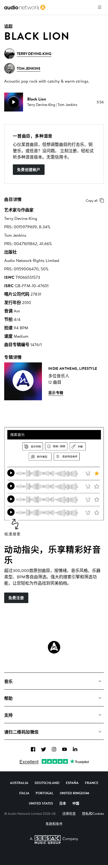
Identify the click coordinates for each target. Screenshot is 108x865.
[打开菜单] (99, 7)
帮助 (8, 698)
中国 (75, 803)
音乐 (8, 681)
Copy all (92, 200)
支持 (8, 715)
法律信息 (69, 813)
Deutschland (47, 782)
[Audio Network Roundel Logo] (54, 647)
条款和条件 (54, 823)
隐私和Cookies (93, 813)
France (91, 782)
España (72, 782)
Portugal (44, 793)
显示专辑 (55, 392)
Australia (19, 782)
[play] (13, 102)
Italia (24, 793)
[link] (24, 7)
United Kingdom (74, 793)
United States (41, 803)
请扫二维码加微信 (21, 732)
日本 (62, 803)
